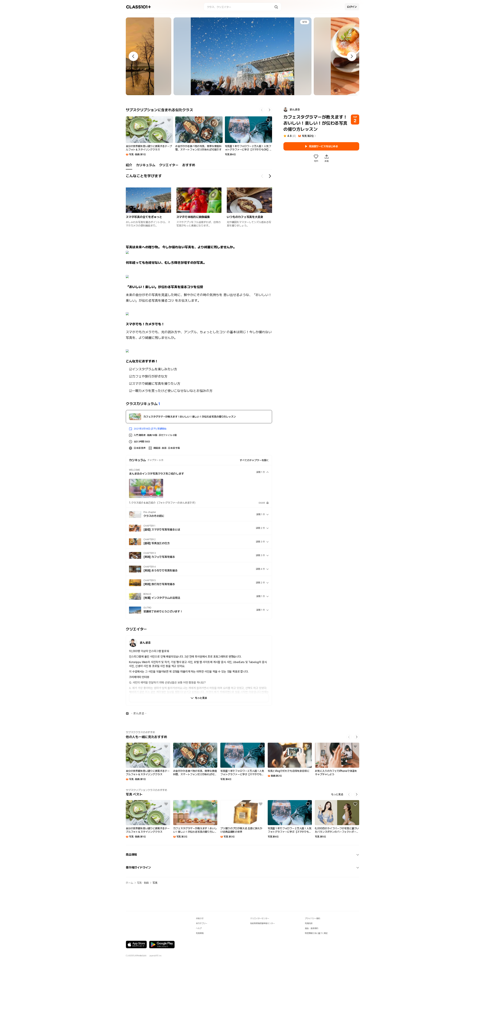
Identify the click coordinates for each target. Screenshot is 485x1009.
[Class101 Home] (138, 7)
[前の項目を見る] (262, 176)
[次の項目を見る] (270, 176)
